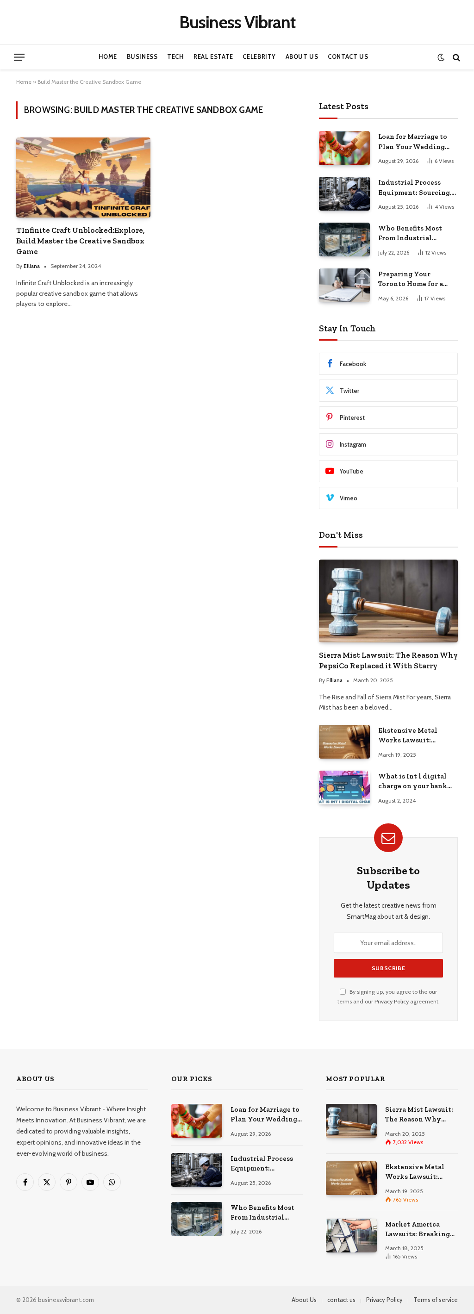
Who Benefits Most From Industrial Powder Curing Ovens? (416, 233)
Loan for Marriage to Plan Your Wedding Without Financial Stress (412, 142)
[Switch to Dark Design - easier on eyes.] (441, 57)
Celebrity (259, 56)
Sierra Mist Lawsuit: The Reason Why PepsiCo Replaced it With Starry (388, 660)
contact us (341, 1299)
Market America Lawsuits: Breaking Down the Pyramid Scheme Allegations (419, 1229)
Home (108, 56)
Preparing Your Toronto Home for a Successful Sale (410, 279)
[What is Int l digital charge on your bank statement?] (344, 787)
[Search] (455, 57)
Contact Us (348, 56)
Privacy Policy (391, 1001)
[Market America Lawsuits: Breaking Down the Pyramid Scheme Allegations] (351, 1235)
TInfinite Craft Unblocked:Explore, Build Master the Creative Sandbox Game (80, 240)
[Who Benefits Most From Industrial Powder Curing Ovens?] (344, 239)
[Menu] (19, 57)
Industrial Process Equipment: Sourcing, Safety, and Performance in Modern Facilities (414, 188)
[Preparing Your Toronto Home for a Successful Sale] (344, 285)
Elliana (32, 265)
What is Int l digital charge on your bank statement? (412, 781)
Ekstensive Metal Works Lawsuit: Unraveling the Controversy (407, 736)
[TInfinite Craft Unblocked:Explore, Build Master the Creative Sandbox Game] (83, 177)
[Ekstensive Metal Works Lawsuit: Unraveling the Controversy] (344, 742)
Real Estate (213, 56)
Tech (175, 56)
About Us (302, 56)
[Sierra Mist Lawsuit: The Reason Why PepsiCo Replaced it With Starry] (388, 601)
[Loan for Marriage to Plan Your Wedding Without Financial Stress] (344, 148)
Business (142, 56)
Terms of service (435, 1299)
